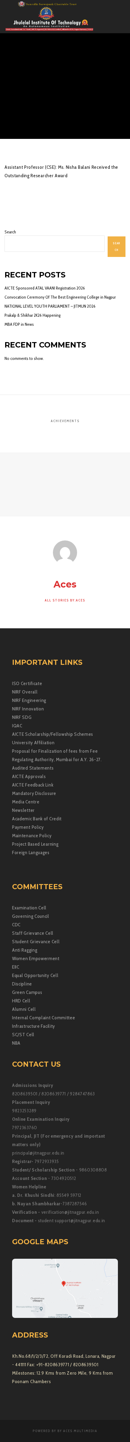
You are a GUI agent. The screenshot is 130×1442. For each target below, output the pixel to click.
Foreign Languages (31, 852)
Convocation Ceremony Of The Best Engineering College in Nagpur (60, 297)
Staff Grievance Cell (33, 933)
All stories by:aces (65, 600)
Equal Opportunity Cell (35, 975)
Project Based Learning (35, 844)
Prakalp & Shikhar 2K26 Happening (32, 315)
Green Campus (27, 992)
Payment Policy (28, 827)
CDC (16, 925)
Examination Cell (29, 908)
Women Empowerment (36, 958)
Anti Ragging (24, 950)
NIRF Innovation (28, 709)
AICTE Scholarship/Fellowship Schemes (52, 734)
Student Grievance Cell (36, 941)
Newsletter (23, 810)
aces (41, 81)
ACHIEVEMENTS (65, 421)
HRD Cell (21, 1001)
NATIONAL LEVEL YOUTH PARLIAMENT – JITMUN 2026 (50, 306)
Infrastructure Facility (33, 1026)
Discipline (22, 984)
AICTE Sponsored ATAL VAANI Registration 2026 (45, 288)
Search (10, 232)
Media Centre (25, 802)
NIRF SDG (22, 717)
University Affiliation (33, 742)
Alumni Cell (24, 1009)
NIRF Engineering (29, 700)
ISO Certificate (27, 683)
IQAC (17, 726)
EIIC (15, 967)
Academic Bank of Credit (37, 819)
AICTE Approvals (29, 776)
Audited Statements (33, 768)
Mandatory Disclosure (34, 793)
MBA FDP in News (19, 324)
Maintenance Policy (32, 835)
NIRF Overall (24, 692)
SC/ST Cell (23, 1034)
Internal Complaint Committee (43, 1018)
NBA (16, 1043)
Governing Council (30, 916)
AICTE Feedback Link (32, 785)
